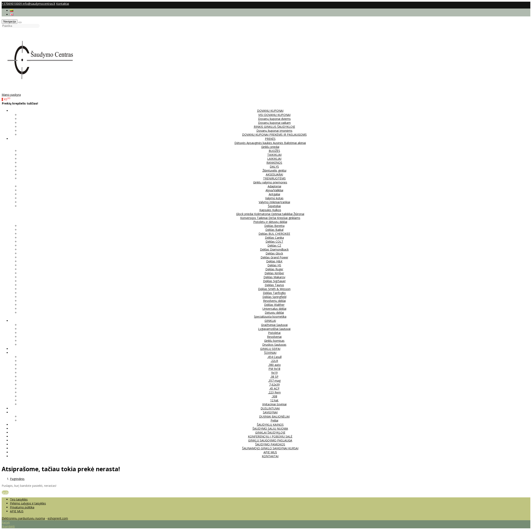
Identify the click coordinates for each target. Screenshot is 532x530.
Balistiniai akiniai (295, 143)
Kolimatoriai (262, 214)
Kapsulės (265, 210)
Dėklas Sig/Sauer (274, 281)
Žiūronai (298, 214)
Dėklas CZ (274, 245)
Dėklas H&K (274, 261)
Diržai (272, 218)
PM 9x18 (274, 369)
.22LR (274, 361)
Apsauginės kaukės (259, 143)
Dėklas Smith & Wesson (274, 289)
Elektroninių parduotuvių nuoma (23, 518)
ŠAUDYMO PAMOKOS (270, 444)
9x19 (274, 373)
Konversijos (248, 218)
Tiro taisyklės (19, 499)
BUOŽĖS (274, 151)
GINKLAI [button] (270, 321)
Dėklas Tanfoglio (274, 293)
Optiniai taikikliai (282, 214)
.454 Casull (274, 357)
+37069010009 (12, 4)
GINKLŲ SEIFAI (270, 349)
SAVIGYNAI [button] (270, 412)
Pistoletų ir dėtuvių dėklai (270, 222)
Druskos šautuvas (274, 345)
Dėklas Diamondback (274, 249)
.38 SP (274, 377)
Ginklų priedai (270, 147)
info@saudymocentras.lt (39, 4)
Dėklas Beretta (274, 226)
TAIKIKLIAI (274, 155)
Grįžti (5, 492)
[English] (11, 14)
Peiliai (274, 420)
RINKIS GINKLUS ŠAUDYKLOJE (274, 127)
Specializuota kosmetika (270, 316)
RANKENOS (274, 163)
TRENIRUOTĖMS (274, 178)
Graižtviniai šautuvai (274, 325)
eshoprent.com (58, 518)
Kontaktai (62, 4)
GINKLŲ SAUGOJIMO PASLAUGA (270, 440)
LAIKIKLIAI (274, 159)
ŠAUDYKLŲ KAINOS (270, 425)
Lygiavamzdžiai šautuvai (274, 329)
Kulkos (276, 210)
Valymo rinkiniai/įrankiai (274, 202)
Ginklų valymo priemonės (270, 182)
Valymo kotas (274, 198)
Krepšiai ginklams (288, 218)
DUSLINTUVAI (270, 408)
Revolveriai (274, 337)
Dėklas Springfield (274, 297)
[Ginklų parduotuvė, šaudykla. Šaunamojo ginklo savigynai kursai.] (44, 91)
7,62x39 (274, 384)
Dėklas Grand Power (274, 257)
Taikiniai (262, 218)
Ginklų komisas (274, 341)
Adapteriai (274, 186)
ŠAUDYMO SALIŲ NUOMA (270, 428)
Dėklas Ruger (274, 269)
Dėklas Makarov (274, 277)
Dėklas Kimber (274, 273)
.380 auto (274, 365)
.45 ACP (274, 388)
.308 (274, 396)
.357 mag (274, 380)
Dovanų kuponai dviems (274, 119)
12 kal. (274, 400)
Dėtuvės (240, 143)
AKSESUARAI (274, 174)
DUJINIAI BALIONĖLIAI (274, 416)
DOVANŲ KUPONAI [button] (270, 111)
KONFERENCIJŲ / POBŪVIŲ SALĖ (270, 436)
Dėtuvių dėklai (274, 313)
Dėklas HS (274, 265)
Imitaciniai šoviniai (274, 404)
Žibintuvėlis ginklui (274, 170)
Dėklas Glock (274, 253)
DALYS (274, 166)
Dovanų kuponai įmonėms (274, 131)
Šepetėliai (274, 206)
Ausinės (278, 143)
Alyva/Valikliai (274, 190)
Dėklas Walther (274, 305)
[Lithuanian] (11, 10)
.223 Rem (274, 392)
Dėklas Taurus (274, 285)
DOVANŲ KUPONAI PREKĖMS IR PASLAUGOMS (274, 134)
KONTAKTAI (270, 456)
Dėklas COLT (274, 241)
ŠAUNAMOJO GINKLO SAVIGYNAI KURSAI (270, 448)
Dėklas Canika (274, 238)
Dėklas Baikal (274, 230)
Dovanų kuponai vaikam (274, 123)
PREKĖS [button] (270, 139)
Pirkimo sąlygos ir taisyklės (28, 503)
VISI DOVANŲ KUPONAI (274, 115)
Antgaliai (274, 194)
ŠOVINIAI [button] (270, 353)
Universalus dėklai (274, 309)
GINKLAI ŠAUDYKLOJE (270, 432)
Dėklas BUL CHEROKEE (274, 234)
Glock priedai (245, 214)
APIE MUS (270, 452)
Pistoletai (274, 333)
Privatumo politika (22, 507)
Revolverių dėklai (274, 301)
